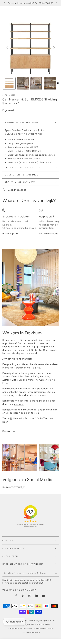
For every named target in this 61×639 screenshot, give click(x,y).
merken (19, 404)
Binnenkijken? (10, 233)
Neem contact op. (49, 233)
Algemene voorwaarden (21, 628)
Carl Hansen (9, 95)
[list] (30, 224)
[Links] (5, 3)
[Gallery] (30, 55)
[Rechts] (56, 3)
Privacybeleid (43, 624)
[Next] (54, 48)
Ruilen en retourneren (44, 628)
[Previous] (7, 48)
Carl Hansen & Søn (24, 139)
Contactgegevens (32, 632)
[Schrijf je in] (57, 573)
